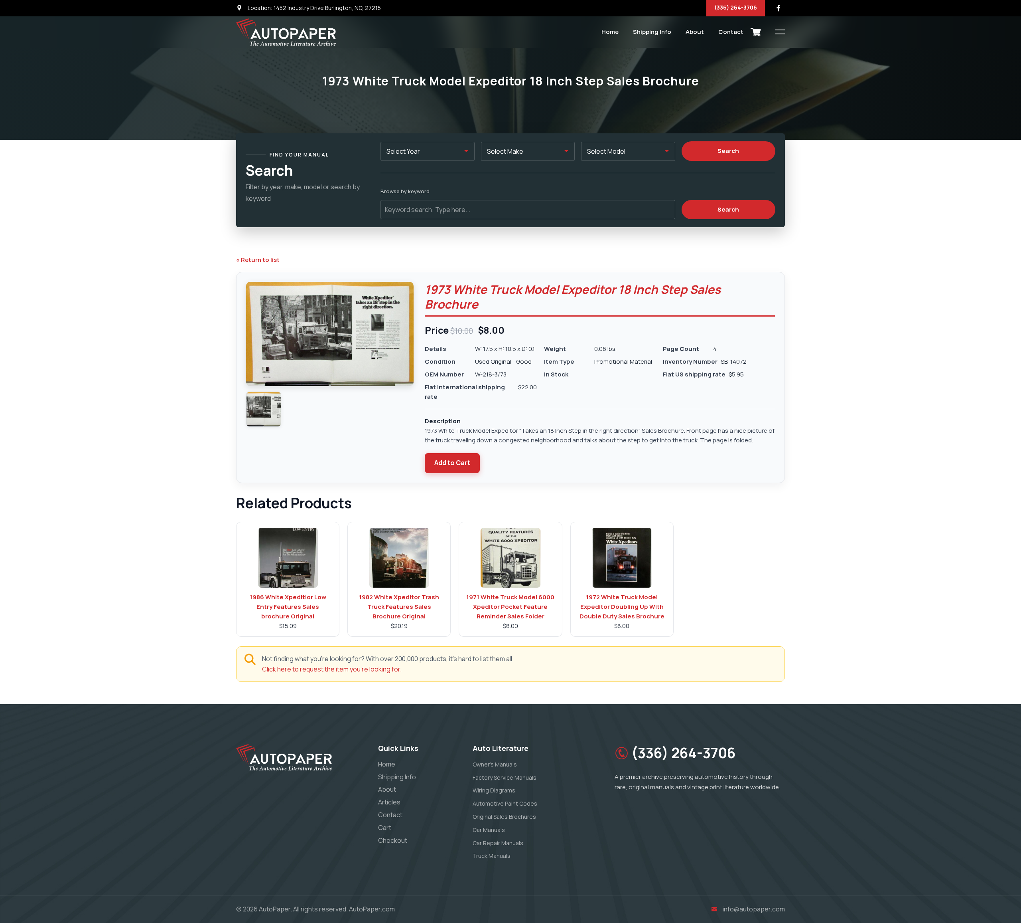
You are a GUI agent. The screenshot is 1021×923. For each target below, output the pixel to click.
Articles (389, 802)
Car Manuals (489, 830)
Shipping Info (652, 32)
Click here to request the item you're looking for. (332, 669)
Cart (384, 827)
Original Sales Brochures (504, 816)
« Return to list (258, 260)
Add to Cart (452, 462)
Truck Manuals (491, 856)
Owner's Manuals (495, 764)
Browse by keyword (405, 191)
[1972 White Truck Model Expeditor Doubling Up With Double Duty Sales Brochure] (622, 558)
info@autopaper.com (754, 909)
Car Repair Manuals (498, 843)
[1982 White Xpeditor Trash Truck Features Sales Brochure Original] (399, 558)
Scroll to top (17, 463)
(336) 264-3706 (735, 7)
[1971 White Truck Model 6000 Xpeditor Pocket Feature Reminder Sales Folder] (510, 558)
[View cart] (756, 32)
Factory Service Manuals (504, 777)
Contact (730, 32)
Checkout (392, 840)
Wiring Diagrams (494, 790)
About (695, 32)
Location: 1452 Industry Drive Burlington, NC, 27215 (313, 8)
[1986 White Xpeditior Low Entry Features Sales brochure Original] (288, 558)
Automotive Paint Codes (505, 803)
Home (610, 32)
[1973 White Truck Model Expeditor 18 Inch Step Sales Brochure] (263, 409)
